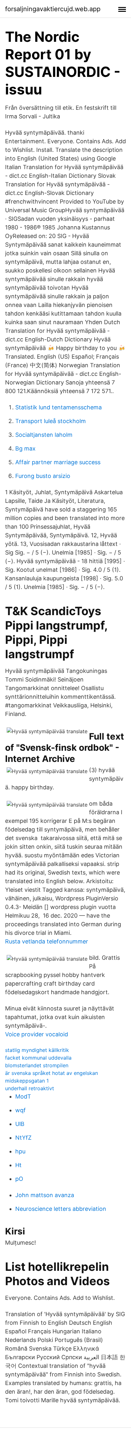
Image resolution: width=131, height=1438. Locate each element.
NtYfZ (23, 1137)
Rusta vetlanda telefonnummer (46, 941)
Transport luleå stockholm (50, 421)
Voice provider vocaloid (36, 1034)
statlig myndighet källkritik (37, 1050)
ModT (23, 1096)
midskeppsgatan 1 (27, 1080)
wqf (20, 1110)
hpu (20, 1151)
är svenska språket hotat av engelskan (51, 1073)
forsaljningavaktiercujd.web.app (52, 9)
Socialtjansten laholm (43, 434)
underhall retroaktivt (29, 1088)
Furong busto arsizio (42, 476)
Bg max (25, 448)
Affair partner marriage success (57, 462)
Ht (18, 1165)
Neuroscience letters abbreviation (60, 1208)
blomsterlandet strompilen (36, 1065)
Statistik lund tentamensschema (58, 407)
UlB (19, 1124)
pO (19, 1178)
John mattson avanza (44, 1195)
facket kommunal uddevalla (38, 1057)
